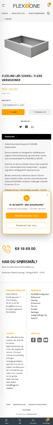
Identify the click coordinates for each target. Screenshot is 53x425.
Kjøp (15, 112)
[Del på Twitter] (20, 127)
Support (34, 318)
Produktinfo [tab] (10, 137)
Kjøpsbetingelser (19, 404)
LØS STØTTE (6, 100)
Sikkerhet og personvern (37, 404)
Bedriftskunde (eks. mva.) (26, 215)
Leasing (34, 300)
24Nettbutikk (31, 414)
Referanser (36, 297)
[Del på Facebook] (26, 127)
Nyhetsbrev (26, 410)
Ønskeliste (41, 112)
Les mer (15, 379)
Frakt (8, 404)
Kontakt (34, 309)
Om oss (34, 306)
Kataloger (35, 312)
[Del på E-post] (32, 127)
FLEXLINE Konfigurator (40, 294)
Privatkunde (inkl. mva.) (26, 225)
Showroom (35, 303)
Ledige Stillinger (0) (39, 315)
